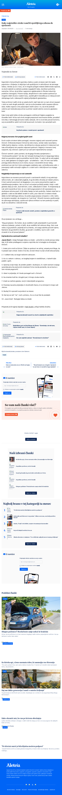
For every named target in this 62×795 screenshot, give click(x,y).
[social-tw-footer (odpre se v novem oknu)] (32, 785)
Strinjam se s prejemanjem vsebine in (14, 389)
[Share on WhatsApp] (59, 77)
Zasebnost (52, 789)
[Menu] (13, 5)
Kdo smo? (24, 789)
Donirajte (18, 789)
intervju (5, 727)
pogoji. (21, 389)
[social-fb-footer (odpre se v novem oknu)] (29, 785)
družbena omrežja (7, 643)
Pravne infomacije (32, 789)
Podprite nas (4, 10)
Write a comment (31, 439)
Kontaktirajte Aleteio (43, 789)
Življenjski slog (5, 16)
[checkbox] (3, 389)
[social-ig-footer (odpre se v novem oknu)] (35, 785)
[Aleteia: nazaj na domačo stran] (31, 3)
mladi (4, 671)
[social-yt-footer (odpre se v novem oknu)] (26, 785)
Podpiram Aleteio (10, 414)
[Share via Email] (56, 77)
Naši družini (29, 307)
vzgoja (4, 355)
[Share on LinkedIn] (51, 77)
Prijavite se (7, 393)
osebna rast (6, 699)
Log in (36, 433)
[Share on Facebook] (48, 77)
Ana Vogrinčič (19, 28)
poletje (5, 599)
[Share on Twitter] (54, 77)
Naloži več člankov (31, 493)
